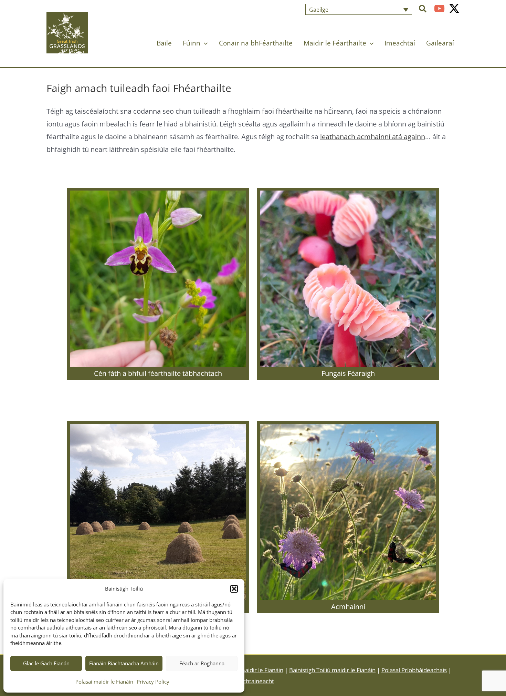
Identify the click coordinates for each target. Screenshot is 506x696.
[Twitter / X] (454, 8)
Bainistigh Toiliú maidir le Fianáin (332, 670)
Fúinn (191, 43)
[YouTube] (439, 8)
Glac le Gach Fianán (46, 663)
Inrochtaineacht (253, 681)
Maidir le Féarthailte (335, 43)
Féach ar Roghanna (201, 663)
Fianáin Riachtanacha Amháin (124, 663)
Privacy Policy (153, 681)
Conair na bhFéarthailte (256, 43)
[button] (234, 588)
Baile (164, 43)
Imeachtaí (399, 43)
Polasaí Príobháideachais (414, 670)
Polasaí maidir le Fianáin (104, 681)
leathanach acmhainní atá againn (372, 136)
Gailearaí (440, 43)
